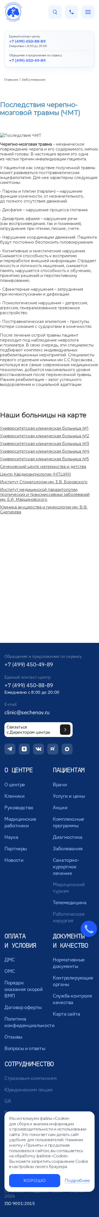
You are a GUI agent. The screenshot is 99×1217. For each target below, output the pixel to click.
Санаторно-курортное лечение (66, 866)
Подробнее (77, 1180)
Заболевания (33, 79)
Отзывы (13, 1037)
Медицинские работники (20, 822)
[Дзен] (24, 749)
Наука (11, 837)
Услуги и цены (69, 796)
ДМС (9, 959)
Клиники (14, 796)
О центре (14, 784)
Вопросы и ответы (24, 1048)
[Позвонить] (71, 12)
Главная (11, 79)
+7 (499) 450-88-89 (28, 685)
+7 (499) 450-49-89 (28, 664)
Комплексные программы (68, 822)
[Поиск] (55, 12)
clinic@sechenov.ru (27, 712)
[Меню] (88, 12)
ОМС (9, 971)
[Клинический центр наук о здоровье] (13, 12)
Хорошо (34, 1180)
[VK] (38, 749)
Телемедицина (70, 902)
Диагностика (67, 837)
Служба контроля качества (72, 999)
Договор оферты (23, 1007)
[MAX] (67, 749)
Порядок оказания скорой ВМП (23, 989)
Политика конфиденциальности (29, 1022)
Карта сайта (66, 1014)
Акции (60, 807)
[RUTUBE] (52, 749)
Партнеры (15, 848)
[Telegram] (9, 749)
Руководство (18, 807)
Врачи (60, 784)
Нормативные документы (69, 962)
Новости (13, 860)
